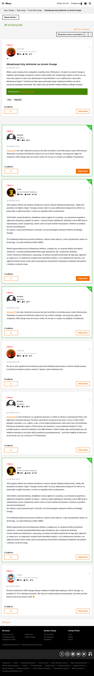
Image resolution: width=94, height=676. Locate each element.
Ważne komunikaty (64, 665)
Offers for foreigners (78, 668)
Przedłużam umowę (8, 637)
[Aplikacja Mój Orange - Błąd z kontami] (90, 34)
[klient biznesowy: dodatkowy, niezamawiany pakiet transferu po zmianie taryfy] (86, 34)
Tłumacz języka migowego (10, 665)
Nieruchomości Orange (61, 668)
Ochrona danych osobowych (42, 668)
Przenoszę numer (7, 634)
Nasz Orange (9, 10)
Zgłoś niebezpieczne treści (79, 663)
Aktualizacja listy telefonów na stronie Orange (31, 64)
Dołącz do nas (63, 3)
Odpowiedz (83, 111)
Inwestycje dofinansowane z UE (12, 671)
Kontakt (70, 637)
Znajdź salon (29, 634)
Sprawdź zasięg (30, 637)
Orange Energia (50, 665)
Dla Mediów (47, 639)
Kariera (70, 639)
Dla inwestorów (49, 637)
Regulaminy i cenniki (8, 639)
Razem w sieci (43, 663)
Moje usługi (21, 10)
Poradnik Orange (36, 665)
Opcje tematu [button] (10, 17)
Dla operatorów (49, 634)
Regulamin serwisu (79, 665)
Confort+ (25, 665)
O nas (70, 634)
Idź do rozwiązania (82, 29)
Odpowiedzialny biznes (28, 663)
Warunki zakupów (7, 668)
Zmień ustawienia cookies (59, 663)
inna (9, 100)
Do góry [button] (7, 622)
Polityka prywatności (23, 668)
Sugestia (17, 100)
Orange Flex (6, 663)
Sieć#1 (15, 663)
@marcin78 (11, 151)
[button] (90, 47)
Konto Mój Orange (35, 10)
